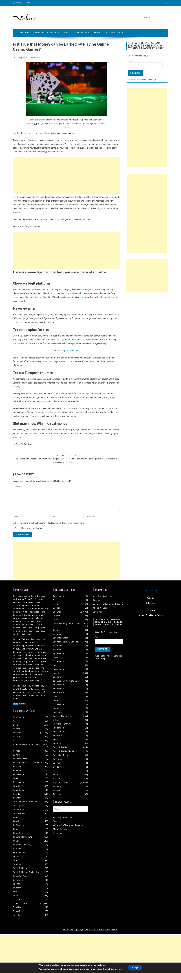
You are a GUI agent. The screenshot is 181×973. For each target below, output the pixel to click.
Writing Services (114, 33)
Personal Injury (22, 845)
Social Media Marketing (26, 872)
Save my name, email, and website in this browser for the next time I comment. (49, 523)
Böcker (16, 729)
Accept (135, 968)
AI (14, 721)
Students (18, 888)
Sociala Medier (21, 876)
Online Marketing (22, 837)
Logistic (18, 833)
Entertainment (21, 759)
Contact (57, 821)
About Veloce (60, 829)
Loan (15, 829)
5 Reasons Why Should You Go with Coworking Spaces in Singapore (40, 458)
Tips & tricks (29, 444)
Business (54, 33)
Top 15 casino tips (70, 350)
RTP (93, 429)
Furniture (18, 774)
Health (16, 786)
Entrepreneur (83, 33)
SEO (15, 860)
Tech (15, 895)
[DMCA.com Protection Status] (19, 704)
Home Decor (19, 790)
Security (18, 856)
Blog (15, 725)
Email (131, 61)
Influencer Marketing (25, 802)
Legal (16, 821)
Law (15, 817)
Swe (15, 891)
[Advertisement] (66, 175)
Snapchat (18, 864)
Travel (16, 911)
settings (117, 969)
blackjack (41, 151)
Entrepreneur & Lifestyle (27, 762)
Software (18, 880)
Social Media (23, 33)
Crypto (16, 751)
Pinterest (18, 848)
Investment (19, 813)
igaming (17, 798)
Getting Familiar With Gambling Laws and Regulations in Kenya (93, 458)
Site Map (58, 833)
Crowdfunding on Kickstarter (29, 744)
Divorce (17, 755)
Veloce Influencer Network (68, 825)
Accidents (18, 717)
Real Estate (19, 852)
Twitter (17, 915)
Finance (98, 33)
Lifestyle (18, 825)
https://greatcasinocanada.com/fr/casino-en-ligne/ (74, 293)
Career (16, 736)
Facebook (18, 766)
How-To (67, 33)
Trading (17, 907)
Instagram (18, 805)
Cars (15, 740)
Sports (16, 884)
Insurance (18, 809)
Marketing (39, 33)
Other (16, 841)
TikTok (16, 899)
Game (15, 778)
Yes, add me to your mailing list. (29, 528)
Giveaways (18, 782)
